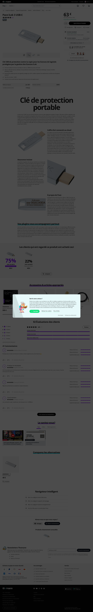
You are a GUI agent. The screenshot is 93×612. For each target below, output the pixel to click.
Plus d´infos (56, 311)
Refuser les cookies (46, 311)
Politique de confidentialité (70, 315)
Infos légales (60, 315)
